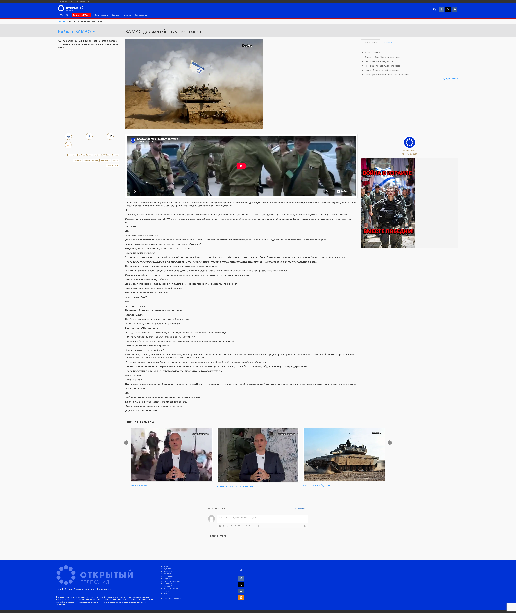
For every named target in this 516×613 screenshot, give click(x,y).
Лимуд (166, 593)
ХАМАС (115, 160)
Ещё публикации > (450, 78)
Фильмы (116, 15)
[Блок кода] (246, 526)
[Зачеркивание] (231, 526)
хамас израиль (112, 165)
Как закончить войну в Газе (378, 61)
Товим (166, 591)
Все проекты (141, 15)
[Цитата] (242, 526)
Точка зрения (101, 15)
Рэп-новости (169, 576)
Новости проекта (370, 42)
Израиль (115, 155)
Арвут (166, 596)
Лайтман (77, 160)
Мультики (168, 569)
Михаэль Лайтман (91, 160)
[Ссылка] (250, 526)
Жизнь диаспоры (66, 2)
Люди (166, 566)
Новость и (168, 571)
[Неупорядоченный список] (239, 526)
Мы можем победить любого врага (382, 65)
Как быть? (168, 586)
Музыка (127, 15)
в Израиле (72, 155)
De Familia (168, 574)
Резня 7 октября (372, 52)
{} (254, 526)
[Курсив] (224, 526)
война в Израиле (85, 155)
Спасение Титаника (172, 581)
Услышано (168, 583)
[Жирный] (220, 526)
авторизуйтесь (301, 508)
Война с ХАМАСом (77, 31)
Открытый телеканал (409, 151)
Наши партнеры (83, 2)
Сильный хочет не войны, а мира (381, 70)
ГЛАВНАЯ (64, 15)
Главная (62, 21)
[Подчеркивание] (227, 526)
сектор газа (105, 160)
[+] (257, 526)
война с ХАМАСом (102, 155)
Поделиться (388, 42)
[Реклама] (388, 203)
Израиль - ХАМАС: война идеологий (382, 57)
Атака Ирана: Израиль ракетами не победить (387, 74)
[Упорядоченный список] (235, 526)
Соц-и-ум (167, 578)
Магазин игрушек (171, 588)
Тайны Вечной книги (172, 598)
